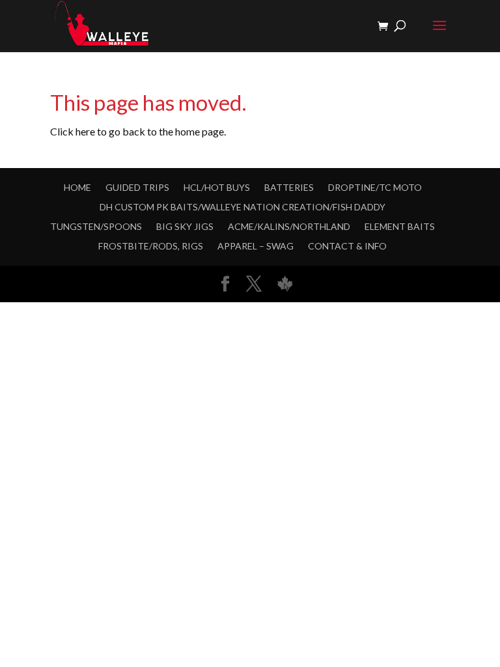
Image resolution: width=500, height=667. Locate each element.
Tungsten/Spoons (96, 226)
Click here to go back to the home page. (138, 131)
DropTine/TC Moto (375, 187)
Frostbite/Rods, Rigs (150, 245)
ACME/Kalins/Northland (289, 226)
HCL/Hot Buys (217, 187)
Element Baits (400, 226)
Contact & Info (347, 245)
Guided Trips (137, 187)
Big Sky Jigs (185, 226)
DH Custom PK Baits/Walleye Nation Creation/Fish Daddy (242, 206)
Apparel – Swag (255, 245)
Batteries (289, 187)
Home (77, 187)
